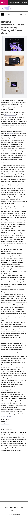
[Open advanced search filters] (21, 14)
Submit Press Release (14, 511)
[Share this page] (26, 14)
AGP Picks (4, 2)
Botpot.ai (10, 133)
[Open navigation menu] (2, 14)
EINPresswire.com (10, 115)
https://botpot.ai (6, 416)
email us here (5, 424)
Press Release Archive (16, 507)
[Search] (18, 14)
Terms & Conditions (14, 514)
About (6, 507)
